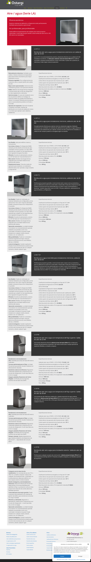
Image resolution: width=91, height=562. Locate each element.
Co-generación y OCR (11, 541)
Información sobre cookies (62, 559)
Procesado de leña (51, 543)
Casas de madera (50, 548)
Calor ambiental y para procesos (13, 539)
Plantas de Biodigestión (11, 534)
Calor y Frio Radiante (49, 8)
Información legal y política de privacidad (76, 559)
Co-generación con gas (11, 545)
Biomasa (30, 8)
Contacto (62, 8)
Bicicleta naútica (50, 550)
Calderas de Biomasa (51, 535)
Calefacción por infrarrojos (52, 539)
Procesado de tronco (51, 541)
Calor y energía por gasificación (13, 543)
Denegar (80, 556)
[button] (88, 544)
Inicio (25, 8)
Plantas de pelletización (11, 536)
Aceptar (62, 556)
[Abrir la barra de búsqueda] (66, 8)
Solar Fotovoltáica (37, 8)
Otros (56, 8)
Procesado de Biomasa (52, 545)
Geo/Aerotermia (50, 537)
